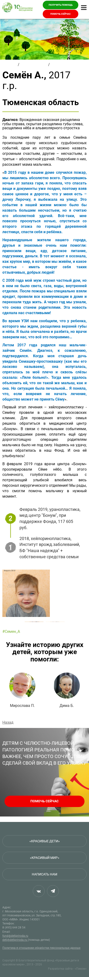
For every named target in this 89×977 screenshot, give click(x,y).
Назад (8, 722)
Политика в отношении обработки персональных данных (41, 948)
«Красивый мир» (44, 858)
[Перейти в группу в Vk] (39, 891)
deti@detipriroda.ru (15, 939)
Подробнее (22, 690)
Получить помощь (61, 5)
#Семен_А (11, 631)
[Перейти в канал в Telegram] (53, 891)
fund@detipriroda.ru (15, 935)
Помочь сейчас (60, 14)
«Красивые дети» (44, 841)
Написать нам (44, 874)
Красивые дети (33, 64)
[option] (44, 593)
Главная (9, 64)
